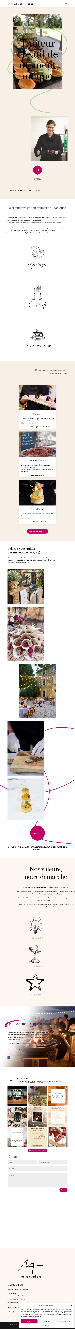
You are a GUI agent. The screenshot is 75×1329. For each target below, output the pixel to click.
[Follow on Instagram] (14, 1312)
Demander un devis (37, 531)
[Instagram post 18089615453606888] (17, 1096)
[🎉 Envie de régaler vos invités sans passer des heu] (17, 1117)
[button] (71, 1306)
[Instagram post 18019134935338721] (17, 1137)
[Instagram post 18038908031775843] (37, 1096)
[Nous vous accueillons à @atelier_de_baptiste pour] (37, 1137)
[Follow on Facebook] (9, 1057)
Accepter (29, 1321)
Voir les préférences (64, 1321)
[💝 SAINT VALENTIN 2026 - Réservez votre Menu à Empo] (58, 1096)
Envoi (63, 1190)
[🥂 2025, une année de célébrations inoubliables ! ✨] (37, 1117)
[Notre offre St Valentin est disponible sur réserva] (58, 1117)
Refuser (46, 1321)
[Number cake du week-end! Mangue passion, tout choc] (58, 1137)
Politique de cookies (46, 1325)
